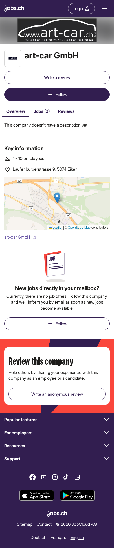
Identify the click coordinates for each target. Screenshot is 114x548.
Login (78, 8)
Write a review (57, 77)
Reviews (66, 111)
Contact (44, 524)
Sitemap (24, 524)
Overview (15, 111)
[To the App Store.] (36, 495)
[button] (57, 419)
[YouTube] (43, 477)
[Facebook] (32, 477)
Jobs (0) (42, 111)
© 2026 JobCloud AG (76, 524)
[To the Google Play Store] (77, 495)
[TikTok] (66, 477)
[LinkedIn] (77, 477)
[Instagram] (54, 477)
